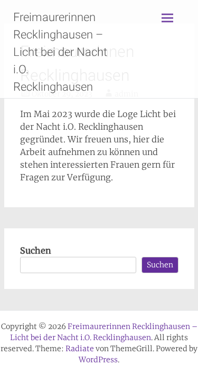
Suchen (35, 250)
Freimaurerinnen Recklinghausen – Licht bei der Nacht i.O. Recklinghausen (60, 52)
